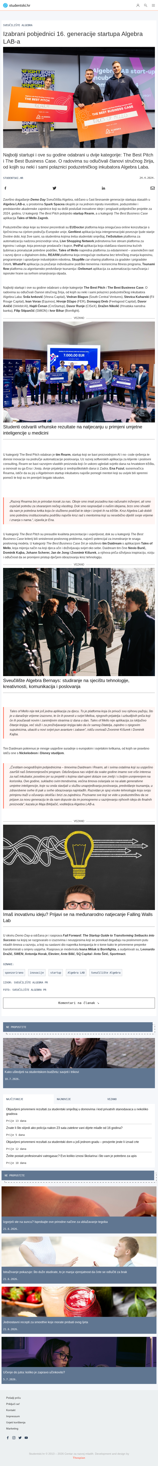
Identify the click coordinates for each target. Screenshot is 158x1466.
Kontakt (10, 1410)
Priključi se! (13, 1403)
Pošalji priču (13, 1397)
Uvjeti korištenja (15, 1422)
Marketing (12, 1428)
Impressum (13, 1416)
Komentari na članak (76, 1003)
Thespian (79, 1457)
